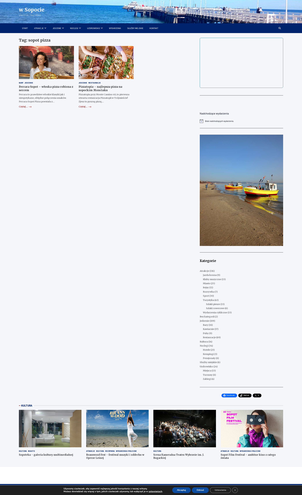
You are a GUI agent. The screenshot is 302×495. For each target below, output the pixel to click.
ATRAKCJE (39, 28)
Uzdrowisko (206, 366)
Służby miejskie (208, 362)
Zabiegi (207, 379)
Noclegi (204, 345)
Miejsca (207, 370)
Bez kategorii (207, 316)
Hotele (206, 349)
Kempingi (208, 354)
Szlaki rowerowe (215, 308)
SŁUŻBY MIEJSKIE (135, 28)
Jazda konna (210, 275)
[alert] (241, 121)
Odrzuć (200, 490)
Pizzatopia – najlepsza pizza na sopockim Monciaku (100, 88)
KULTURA (26, 405)
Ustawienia (220, 490)
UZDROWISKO (93, 28)
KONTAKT (154, 28)
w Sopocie (31, 10)
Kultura (204, 341)
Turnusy (207, 374)
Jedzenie (29, 83)
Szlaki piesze (213, 304)
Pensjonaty (209, 358)
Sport (206, 295)
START (25, 28)
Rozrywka (208, 291)
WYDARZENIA (115, 28)
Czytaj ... (23, 106)
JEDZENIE (57, 28)
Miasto (206, 283)
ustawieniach (155, 491)
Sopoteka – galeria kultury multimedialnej (46, 454)
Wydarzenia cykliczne (215, 312)
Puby (206, 333)
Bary (21, 83)
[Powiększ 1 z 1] (279, 138)
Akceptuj (181, 490)
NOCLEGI (74, 28)
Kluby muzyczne (212, 279)
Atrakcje (204, 271)
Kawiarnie (208, 329)
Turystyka (208, 300)
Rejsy (206, 287)
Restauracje (94, 83)
